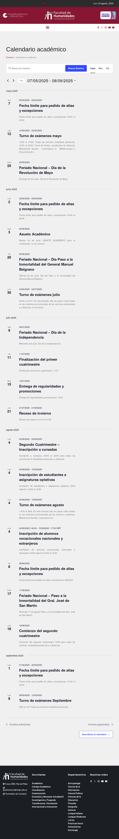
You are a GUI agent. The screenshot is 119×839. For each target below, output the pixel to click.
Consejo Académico (41, 786)
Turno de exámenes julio (39, 294)
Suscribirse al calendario (94, 734)
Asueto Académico (34, 233)
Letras (71, 820)
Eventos (9, 57)
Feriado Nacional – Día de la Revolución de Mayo (42, 170)
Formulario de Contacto (16, 794)
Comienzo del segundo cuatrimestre (38, 633)
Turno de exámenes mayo (40, 135)
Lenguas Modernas (77, 816)
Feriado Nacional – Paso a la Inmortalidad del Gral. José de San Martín (44, 600)
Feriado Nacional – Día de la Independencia (42, 335)
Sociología (73, 830)
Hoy (21, 80)
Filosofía (72, 803)
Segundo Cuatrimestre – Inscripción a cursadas (39, 447)
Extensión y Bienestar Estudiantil (48, 796)
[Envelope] (113, 27)
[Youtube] (109, 27)
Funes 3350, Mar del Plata (15, 784)
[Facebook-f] (98, 27)
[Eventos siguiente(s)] (13, 80)
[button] (43, 3)
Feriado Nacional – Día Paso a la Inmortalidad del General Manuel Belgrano (46, 264)
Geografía (72, 806)
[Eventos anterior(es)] (8, 80)
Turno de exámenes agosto (41, 504)
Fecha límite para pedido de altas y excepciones (46, 108)
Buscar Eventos (76, 68)
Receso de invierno (35, 413)
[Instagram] (106, 27)
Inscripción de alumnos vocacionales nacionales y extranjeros (41, 538)
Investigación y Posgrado (44, 800)
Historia (72, 810)
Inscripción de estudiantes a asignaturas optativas (42, 477)
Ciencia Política (75, 793)
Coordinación (38, 790)
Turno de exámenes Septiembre (45, 700)
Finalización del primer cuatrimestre (38, 362)
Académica (37, 783)
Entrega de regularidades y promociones (41, 389)
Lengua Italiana (75, 813)
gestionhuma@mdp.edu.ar (15, 790)
